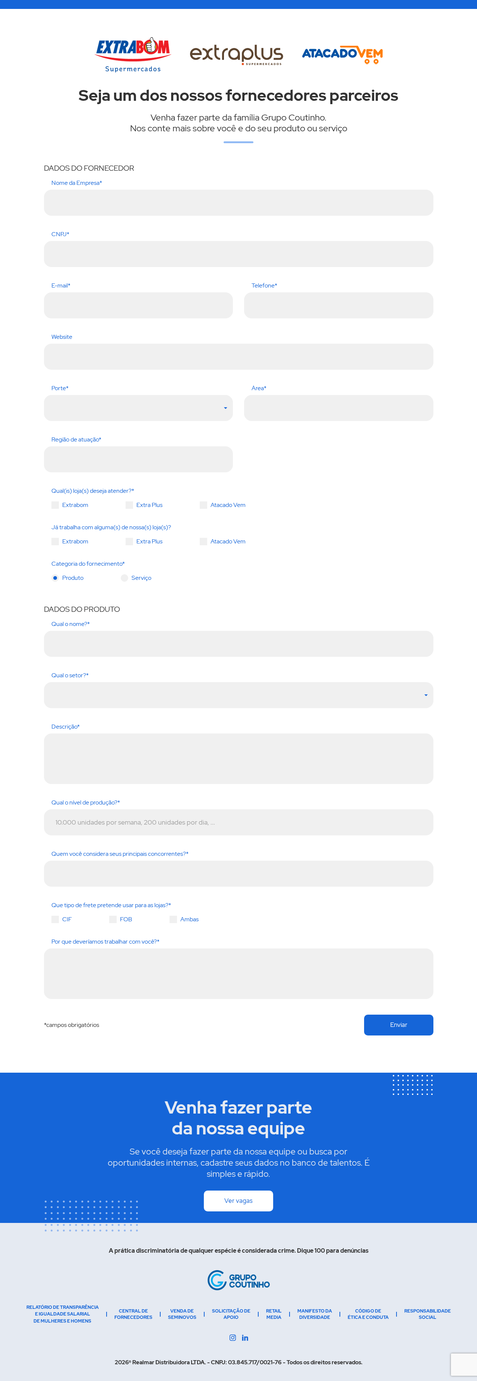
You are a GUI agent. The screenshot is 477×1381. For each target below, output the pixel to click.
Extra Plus (149, 504)
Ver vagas (238, 1201)
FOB (126, 919)
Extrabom (75, 504)
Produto (72, 577)
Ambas (189, 919)
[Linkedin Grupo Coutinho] (232, 1337)
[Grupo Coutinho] (239, 1280)
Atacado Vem (228, 504)
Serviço (141, 577)
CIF (67, 919)
